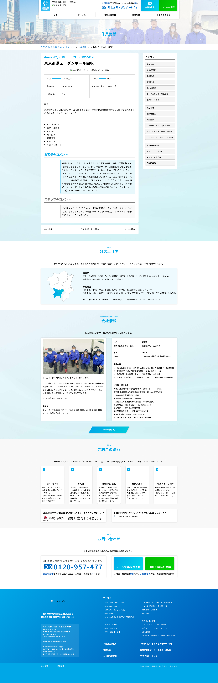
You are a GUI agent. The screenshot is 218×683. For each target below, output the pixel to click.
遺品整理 (150, 107)
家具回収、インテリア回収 (115, 610)
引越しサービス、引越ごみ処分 (76, 57)
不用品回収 (50, 57)
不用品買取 (151, 87)
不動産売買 (151, 113)
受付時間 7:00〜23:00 (120, 5)
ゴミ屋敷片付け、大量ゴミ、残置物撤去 (157, 602)
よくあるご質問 (163, 14)
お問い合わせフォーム (59, 413)
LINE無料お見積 (168, 7)
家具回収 (150, 76)
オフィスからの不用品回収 (157, 93)
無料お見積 (149, 7)
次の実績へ (130, 229)
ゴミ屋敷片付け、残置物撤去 (158, 125)
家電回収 (150, 82)
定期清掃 (150, 64)
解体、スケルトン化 (155, 151)
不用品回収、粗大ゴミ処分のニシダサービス (57, 47)
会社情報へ (109, 429)
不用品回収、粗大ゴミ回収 (115, 602)
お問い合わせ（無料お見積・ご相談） (156, 649)
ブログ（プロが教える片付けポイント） (157, 643)
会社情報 (44, 666)
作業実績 (136, 14)
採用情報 (60, 666)
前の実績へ (49, 229)
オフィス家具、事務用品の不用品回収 (119, 617)
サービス (82, 14)
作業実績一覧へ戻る (90, 229)
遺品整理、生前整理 (149, 610)
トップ (55, 14)
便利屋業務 (151, 163)
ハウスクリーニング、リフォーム (160, 137)
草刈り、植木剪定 (154, 157)
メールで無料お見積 (128, 567)
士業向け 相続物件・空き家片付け (155, 606)
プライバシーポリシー (149, 656)
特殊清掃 (150, 119)
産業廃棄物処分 (153, 145)
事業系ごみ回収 (153, 99)
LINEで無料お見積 (160, 567)
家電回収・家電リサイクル (115, 606)
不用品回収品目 (109, 14)
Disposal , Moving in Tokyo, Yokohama (158, 635)
